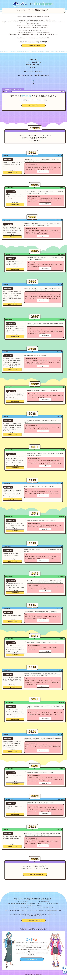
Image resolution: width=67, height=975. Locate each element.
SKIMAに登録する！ (31, 959)
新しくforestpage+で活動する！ (34, 874)
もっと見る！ (42, 171)
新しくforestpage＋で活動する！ (33, 45)
